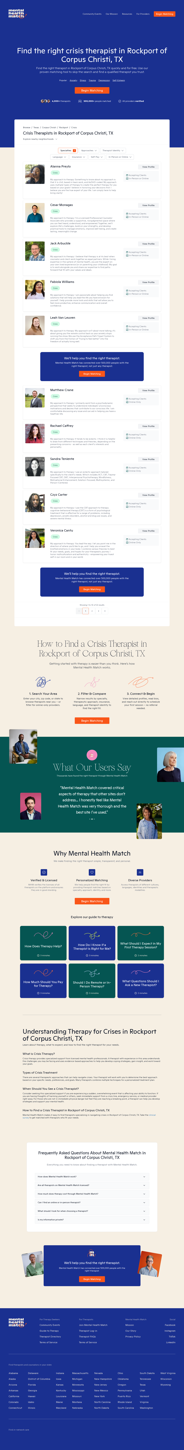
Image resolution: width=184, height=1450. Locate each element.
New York (99, 1396)
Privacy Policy (133, 1336)
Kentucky (61, 1390)
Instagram (170, 1330)
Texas (36, 127)
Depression (104, 80)
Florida (32, 1384)
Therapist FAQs (87, 1336)
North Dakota (101, 1407)
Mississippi (78, 1390)
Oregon (122, 1384)
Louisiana (61, 1396)
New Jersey (100, 1384)
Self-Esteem (119, 80)
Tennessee (145, 1378)
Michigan (77, 1378)
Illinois (31, 1407)
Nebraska (77, 1407)
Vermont (144, 1396)
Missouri (77, 1396)
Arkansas (13, 1390)
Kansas (59, 1384)
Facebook (170, 1325)
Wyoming (165, 1384)
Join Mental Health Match (93, 1325)
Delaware (33, 1373)
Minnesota (78, 1384)
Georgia (32, 1390)
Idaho (31, 1402)
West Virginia (167, 1373)
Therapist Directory (50, 1336)
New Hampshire (103, 1378)
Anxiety (73, 80)
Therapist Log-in (88, 1330)
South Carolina (126, 1407)
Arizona (13, 1384)
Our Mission (112, 14)
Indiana (60, 1373)
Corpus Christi (49, 127)
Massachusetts (80, 1373)
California (14, 1396)
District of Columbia (39, 1378)
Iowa (58, 1378)
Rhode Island (125, 1402)
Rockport (63, 127)
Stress (83, 80)
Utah (142, 1390)
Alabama (13, 1373)
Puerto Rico (124, 1396)
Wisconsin (166, 1378)
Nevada (98, 1373)
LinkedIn (170, 1342)
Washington (146, 1407)
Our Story (130, 1330)
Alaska (12, 1378)
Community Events (92, 14)
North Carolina (102, 1402)
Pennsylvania (125, 1390)
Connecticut (15, 1407)
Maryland (61, 1407)
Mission (129, 1325)
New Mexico (101, 1390)
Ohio (120, 1373)
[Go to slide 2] (92, 819)
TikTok (172, 1336)
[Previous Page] (79, 611)
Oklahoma (123, 1378)
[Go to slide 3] (94, 819)
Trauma (92, 80)
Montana (77, 1402)
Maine (59, 1402)
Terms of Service (48, 1342)
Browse (26, 127)
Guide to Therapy (49, 1330)
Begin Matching (164, 13)
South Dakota (147, 1373)
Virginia (144, 1402)
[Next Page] (105, 611)
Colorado (14, 1402)
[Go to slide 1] (89, 819)
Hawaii (31, 1396)
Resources (127, 14)
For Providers (143, 14)
